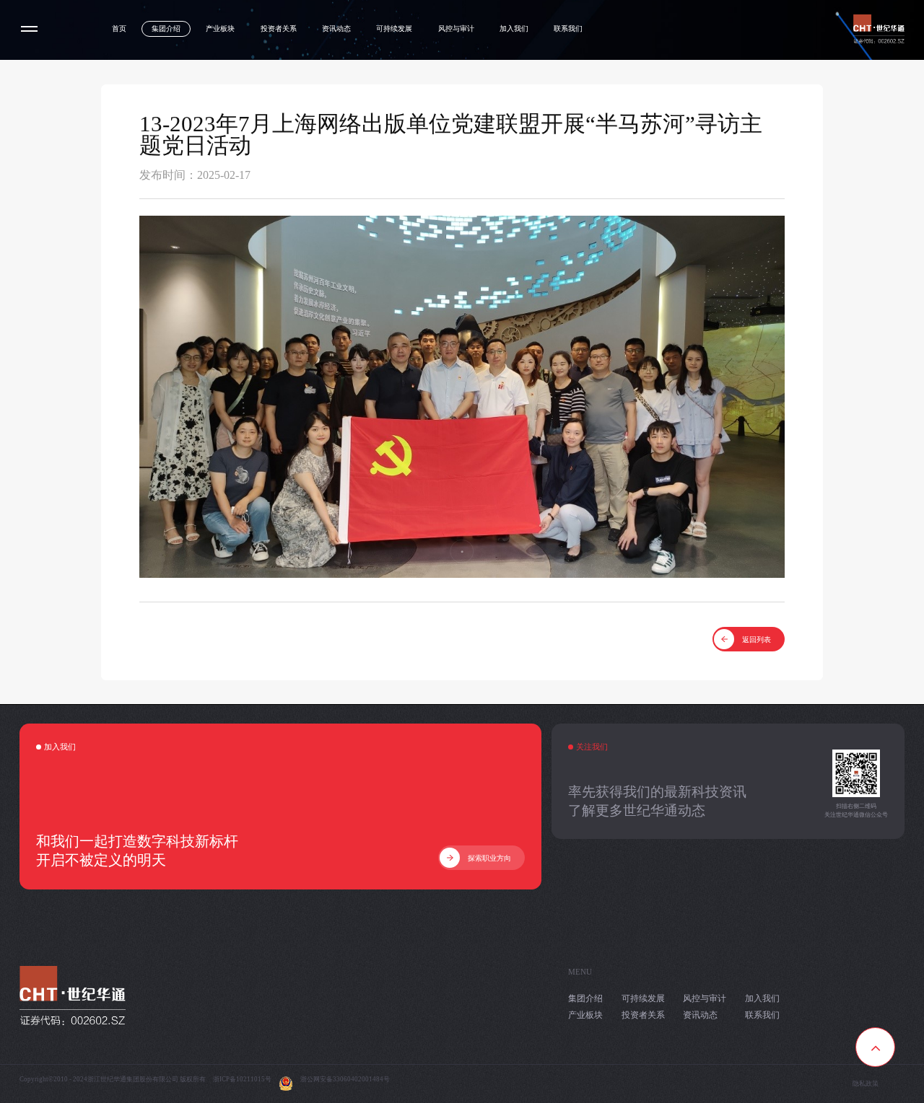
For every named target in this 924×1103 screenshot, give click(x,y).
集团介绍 (166, 28)
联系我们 (568, 28)
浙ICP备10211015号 (242, 1079)
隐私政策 (866, 1083)
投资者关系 (279, 28)
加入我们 (514, 28)
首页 (119, 28)
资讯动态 (336, 28)
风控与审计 (456, 28)
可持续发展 (394, 28)
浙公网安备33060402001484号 (345, 1079)
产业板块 (220, 28)
